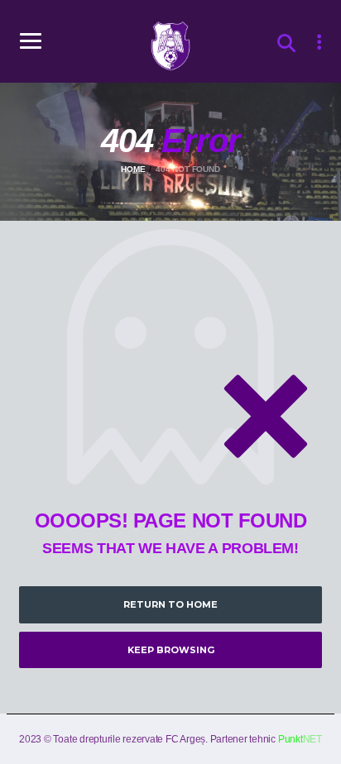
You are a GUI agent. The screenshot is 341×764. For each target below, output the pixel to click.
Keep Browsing (170, 650)
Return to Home (170, 604)
